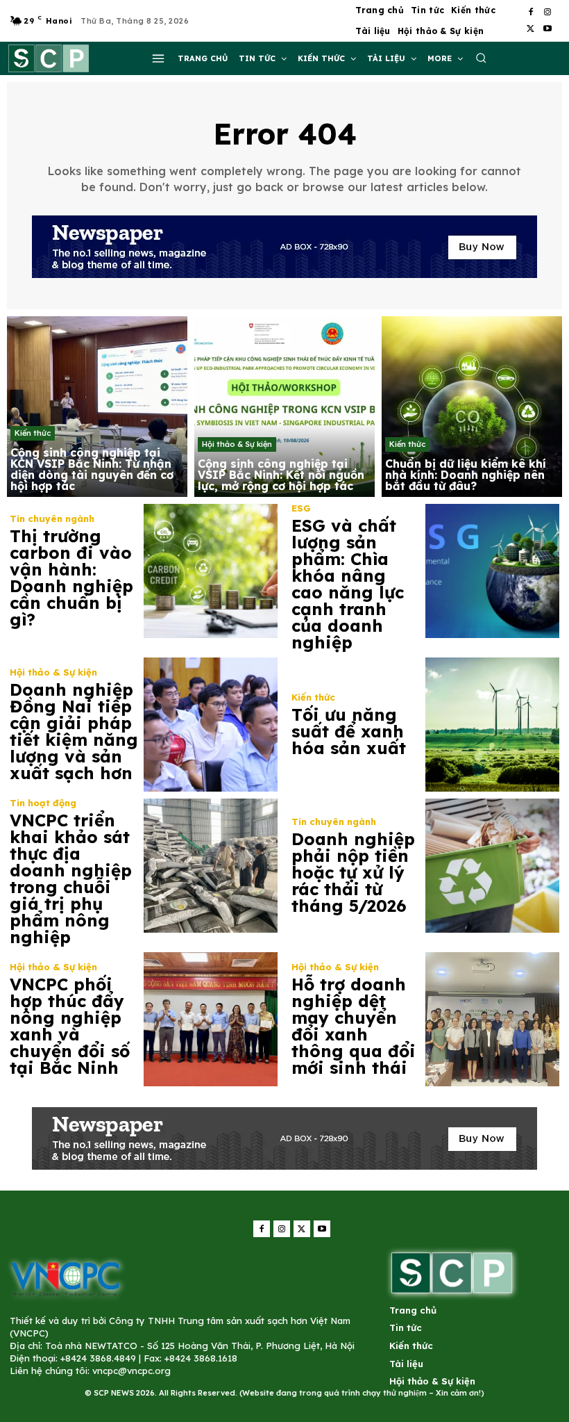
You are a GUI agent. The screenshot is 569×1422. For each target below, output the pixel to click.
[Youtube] (547, 29)
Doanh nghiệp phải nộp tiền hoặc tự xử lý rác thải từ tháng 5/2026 (353, 872)
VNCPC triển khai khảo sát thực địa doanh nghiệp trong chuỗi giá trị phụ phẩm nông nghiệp (71, 878)
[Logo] (65, 1277)
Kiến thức (33, 433)
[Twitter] (531, 29)
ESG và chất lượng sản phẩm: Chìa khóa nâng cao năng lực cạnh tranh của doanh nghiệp (347, 584)
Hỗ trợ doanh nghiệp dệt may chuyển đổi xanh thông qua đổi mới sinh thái (353, 1026)
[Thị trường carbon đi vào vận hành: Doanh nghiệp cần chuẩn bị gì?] (211, 571)
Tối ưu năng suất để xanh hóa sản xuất (348, 731)
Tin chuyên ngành (52, 518)
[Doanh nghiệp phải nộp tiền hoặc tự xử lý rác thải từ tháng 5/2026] (492, 866)
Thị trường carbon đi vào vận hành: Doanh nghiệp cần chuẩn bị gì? (71, 577)
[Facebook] (531, 12)
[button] (480, 57)
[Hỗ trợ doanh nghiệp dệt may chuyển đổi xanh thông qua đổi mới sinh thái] (492, 1019)
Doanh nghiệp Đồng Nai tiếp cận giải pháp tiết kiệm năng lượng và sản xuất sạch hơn (74, 731)
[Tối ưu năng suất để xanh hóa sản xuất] (492, 724)
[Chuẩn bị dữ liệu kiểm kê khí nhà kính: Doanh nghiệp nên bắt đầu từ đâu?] (472, 406)
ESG (301, 508)
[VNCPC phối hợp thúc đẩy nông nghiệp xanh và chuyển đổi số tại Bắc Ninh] (211, 1019)
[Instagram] (547, 12)
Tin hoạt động (43, 803)
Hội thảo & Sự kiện (237, 444)
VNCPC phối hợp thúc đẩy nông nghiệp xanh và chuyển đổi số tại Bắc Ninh (70, 1026)
